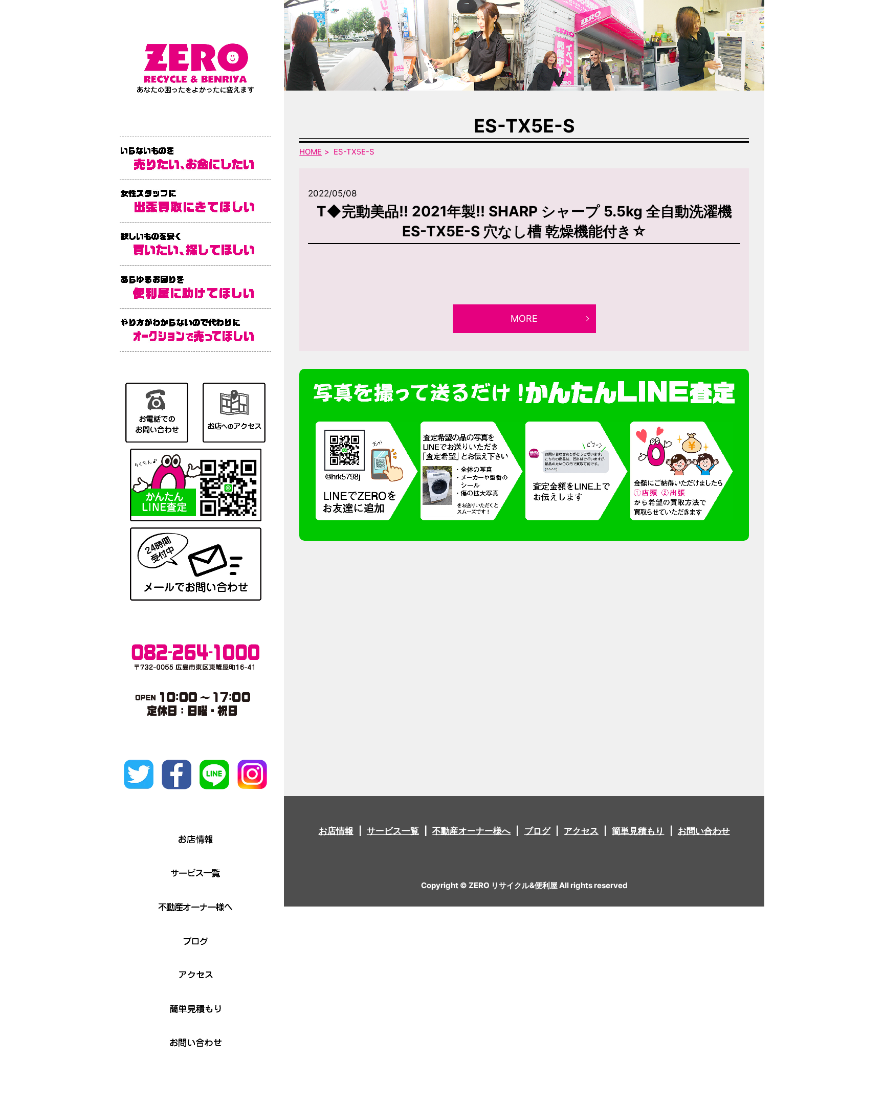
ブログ (537, 831)
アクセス (581, 831)
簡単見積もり (638, 831)
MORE (524, 318)
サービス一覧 (393, 831)
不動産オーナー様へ (471, 831)
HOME (310, 152)
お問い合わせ (704, 831)
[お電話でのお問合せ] (156, 412)
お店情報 (336, 831)
